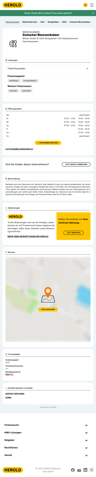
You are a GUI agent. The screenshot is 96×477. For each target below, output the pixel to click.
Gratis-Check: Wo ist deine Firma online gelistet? (48, 13)
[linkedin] (85, 470)
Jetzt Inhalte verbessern (76, 164)
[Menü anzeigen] (92, 5)
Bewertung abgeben (30, 32)
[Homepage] (12, 5)
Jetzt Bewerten (73, 233)
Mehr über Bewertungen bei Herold (28, 236)
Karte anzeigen (48, 309)
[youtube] (79, 470)
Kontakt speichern (15, 394)
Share (8, 397)
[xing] (92, 470)
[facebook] (73, 470)
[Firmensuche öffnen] (85, 5)
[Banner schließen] (93, 13)
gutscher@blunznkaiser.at (19, 149)
